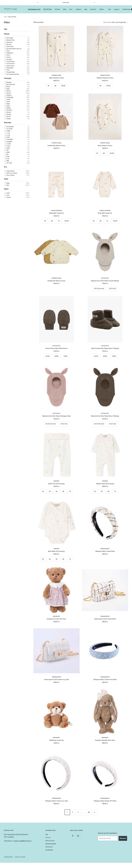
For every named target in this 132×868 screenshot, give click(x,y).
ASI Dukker (9, 38)
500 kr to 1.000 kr (11, 173)
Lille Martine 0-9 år (34, 9)
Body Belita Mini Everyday (56, 551)
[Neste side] (94, 812)
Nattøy (8, 108)
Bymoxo (8, 44)
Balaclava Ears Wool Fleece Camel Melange (105, 281)
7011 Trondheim (9, 837)
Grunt (8, 55)
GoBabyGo (9, 53)
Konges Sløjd (10, 72)
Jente (8, 193)
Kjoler (8, 106)
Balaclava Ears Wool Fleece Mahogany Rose (56, 416)
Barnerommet (10, 84)
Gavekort (93, 9)
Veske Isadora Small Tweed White (105, 619)
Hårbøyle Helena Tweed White (105, 551)
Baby (64, 9)
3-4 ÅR (8, 144)
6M (7, 154)
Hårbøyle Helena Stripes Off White (105, 801)
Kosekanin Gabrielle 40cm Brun (105, 740)
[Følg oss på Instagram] (78, 835)
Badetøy (8, 82)
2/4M (8, 137)
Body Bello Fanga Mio (105, 213)
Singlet (8, 118)
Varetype (7, 78)
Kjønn (6, 189)
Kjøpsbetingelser (50, 844)
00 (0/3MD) (10, 126)
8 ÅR (7, 156)
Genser (8, 93)
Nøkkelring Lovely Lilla (56, 740)
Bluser (8, 86)
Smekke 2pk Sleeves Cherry (56, 145)
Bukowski (9, 42)
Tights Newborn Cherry (56, 78)
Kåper (8, 103)
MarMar (56, 481)
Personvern (49, 847)
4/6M (8, 148)
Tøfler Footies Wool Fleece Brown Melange (105, 348)
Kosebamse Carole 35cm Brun (56, 619)
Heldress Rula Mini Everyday (105, 484)
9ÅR (7, 161)
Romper (8, 114)
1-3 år (8, 133)
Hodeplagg (9, 97)
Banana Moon (10, 40)
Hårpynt (8, 95)
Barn (70, 9)
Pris (5, 167)
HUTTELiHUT (10, 63)
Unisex (8, 197)
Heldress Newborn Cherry (105, 78)
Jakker (8, 99)
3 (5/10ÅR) (9, 139)
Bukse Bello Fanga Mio (56, 213)
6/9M (8, 152)
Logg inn (116, 9)
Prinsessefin (104, 548)
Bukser (8, 91)
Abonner (123, 838)
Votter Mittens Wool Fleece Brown (56, 348)
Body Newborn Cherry (105, 145)
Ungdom (78, 9)
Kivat (7, 70)
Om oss (47, 837)
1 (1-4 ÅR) (9, 129)
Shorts (8, 116)
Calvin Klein (9, 46)
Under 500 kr (10, 171)
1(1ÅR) (8, 131)
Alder (6, 179)
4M (7, 150)
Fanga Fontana (56, 210)
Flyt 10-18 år (47, 9)
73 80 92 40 (8, 841)
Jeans (8, 101)
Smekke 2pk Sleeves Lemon (56, 281)
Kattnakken (9, 68)
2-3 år (8, 135)
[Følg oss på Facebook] (72, 835)
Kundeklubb (49, 850)
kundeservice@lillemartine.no (22, 841)
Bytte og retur (50, 840)
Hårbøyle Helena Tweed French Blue (105, 679)
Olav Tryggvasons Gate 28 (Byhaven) (16, 834)
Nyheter (57, 9)
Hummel (9, 59)
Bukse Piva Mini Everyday (56, 484)
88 (89, 812)
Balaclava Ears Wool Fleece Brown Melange (105, 416)
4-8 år (8, 146)
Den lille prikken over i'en (13, 48)
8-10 (7, 159)
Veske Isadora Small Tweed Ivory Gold (56, 679)
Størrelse (7, 122)
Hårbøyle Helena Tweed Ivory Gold (56, 801)
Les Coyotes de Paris (12, 74)
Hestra (8, 57)
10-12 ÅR (9, 163)
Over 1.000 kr (10, 175)
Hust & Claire (10, 61)
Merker (101, 9)
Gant (7, 51)
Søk (109, 9)
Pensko (8, 112)
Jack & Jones (10, 66)
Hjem (5, 16)
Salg (85, 9)
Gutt (7, 195)
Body (8, 89)
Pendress (9, 110)
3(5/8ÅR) (9, 141)
